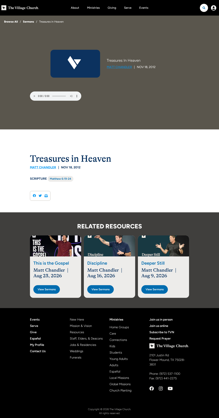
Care (113, 333)
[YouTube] (170, 388)
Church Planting (120, 390)
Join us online (158, 326)
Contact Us (38, 351)
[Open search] (204, 8)
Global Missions (120, 384)
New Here (77, 319)
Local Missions (119, 378)
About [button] (75, 7)
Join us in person (161, 319)
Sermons (28, 21)
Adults (114, 365)
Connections (118, 340)
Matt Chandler (119, 67)
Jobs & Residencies (83, 345)
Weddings (76, 351)
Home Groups (119, 327)
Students (116, 352)
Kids (112, 346)
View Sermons (47, 289)
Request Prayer (160, 338)
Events (143, 7)
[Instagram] (161, 388)
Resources (77, 332)
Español (35, 338)
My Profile (37, 345)
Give (33, 332)
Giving (112, 7)
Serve (127, 7)
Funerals (75, 357)
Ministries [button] (93, 7)
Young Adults (119, 359)
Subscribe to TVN (161, 332)
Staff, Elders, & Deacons (86, 338)
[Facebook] (151, 388)
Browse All (11, 21)
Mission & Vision (81, 326)
